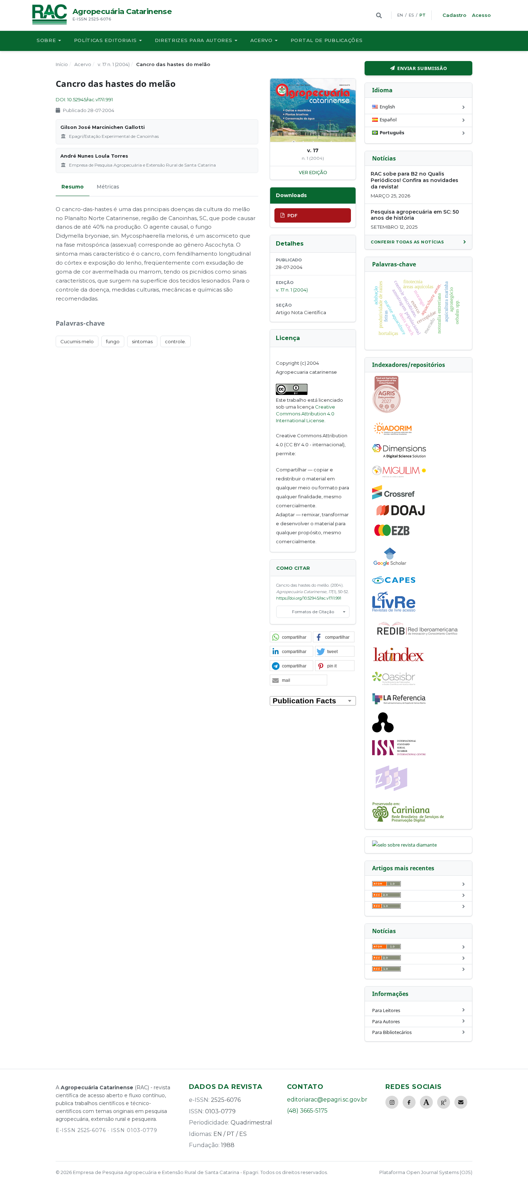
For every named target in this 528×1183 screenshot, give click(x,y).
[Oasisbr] (393, 683)
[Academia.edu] (426, 1102)
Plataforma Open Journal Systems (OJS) (425, 1172)
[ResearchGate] (443, 1102)
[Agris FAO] (386, 411)
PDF (292, 215)
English (387, 106)
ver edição (313, 172)
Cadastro (454, 15)
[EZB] (392, 534)
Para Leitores (386, 1010)
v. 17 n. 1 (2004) (114, 64)
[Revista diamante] (404, 845)
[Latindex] (399, 662)
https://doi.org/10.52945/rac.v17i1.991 (308, 598)
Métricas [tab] (108, 186)
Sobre (46, 40)
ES (411, 15)
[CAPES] (393, 582)
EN (400, 15)
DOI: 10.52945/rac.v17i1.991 (84, 99)
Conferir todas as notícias (407, 241)
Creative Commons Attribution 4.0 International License (305, 413)
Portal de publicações (327, 40)
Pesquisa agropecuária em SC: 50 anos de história (415, 215)
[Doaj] (401, 515)
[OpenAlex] (383, 730)
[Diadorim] (392, 435)
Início (62, 64)
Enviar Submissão (422, 68)
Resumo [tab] (72, 186)
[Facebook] (409, 1102)
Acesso (481, 15)
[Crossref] (393, 497)
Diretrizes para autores (193, 40)
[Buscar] (378, 15)
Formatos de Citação (313, 611)
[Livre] (393, 611)
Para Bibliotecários (392, 1032)
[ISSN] (399, 753)
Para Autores (386, 1021)
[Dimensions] (399, 456)
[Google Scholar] (390, 567)
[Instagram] (391, 1102)
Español (388, 119)
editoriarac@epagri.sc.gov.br (327, 1099)
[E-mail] (460, 1102)
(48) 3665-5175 (307, 1110)
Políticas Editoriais (105, 40)
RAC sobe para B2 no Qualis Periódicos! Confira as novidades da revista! (414, 180)
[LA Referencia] (399, 703)
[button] (290, 637)
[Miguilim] (399, 475)
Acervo (261, 40)
